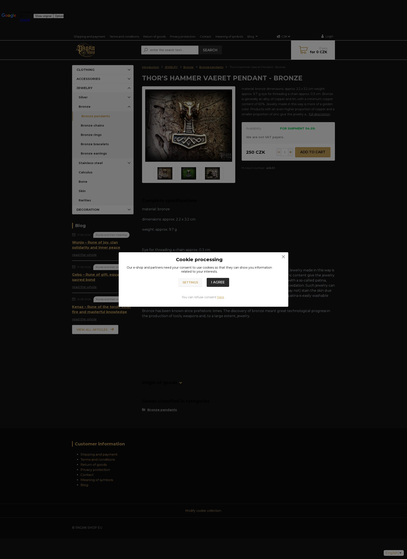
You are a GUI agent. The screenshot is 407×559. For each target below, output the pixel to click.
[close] (283, 256)
